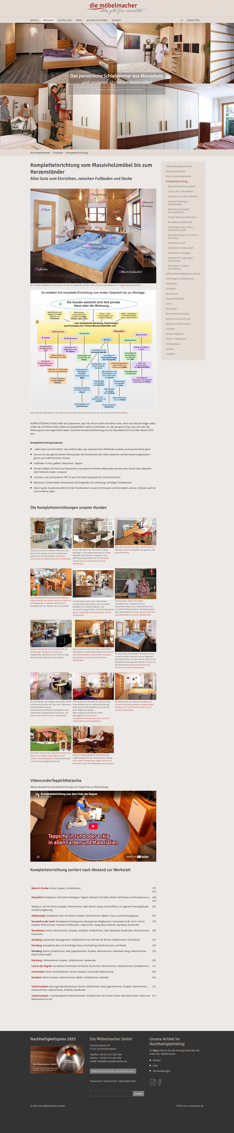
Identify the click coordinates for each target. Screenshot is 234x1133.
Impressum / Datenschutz (103, 1081)
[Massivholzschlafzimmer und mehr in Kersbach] (135, 636)
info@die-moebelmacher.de (112, 1061)
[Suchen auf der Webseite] (182, 20)
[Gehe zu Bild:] (90, 145)
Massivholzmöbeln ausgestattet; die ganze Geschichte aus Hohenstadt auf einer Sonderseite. (92, 657)
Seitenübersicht (127, 1081)
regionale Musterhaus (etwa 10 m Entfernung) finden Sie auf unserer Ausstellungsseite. (50, 756)
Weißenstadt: (38, 915)
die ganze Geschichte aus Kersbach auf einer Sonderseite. (132, 666)
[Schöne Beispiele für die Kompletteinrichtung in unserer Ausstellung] (93, 739)
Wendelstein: (38, 930)
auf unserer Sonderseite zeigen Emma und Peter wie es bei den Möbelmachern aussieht (93, 762)
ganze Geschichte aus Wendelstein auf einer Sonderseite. (135, 613)
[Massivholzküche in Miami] (51, 533)
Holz (155, 1065)
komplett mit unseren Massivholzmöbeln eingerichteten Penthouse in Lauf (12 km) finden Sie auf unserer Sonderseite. (134, 705)
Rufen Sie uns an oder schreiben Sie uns (113, 1071)
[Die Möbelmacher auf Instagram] (153, 1082)
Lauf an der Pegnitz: (41, 966)
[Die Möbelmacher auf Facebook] (159, 1082)
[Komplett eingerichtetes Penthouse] (135, 686)
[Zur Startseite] (117, 9)
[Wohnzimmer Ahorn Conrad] (51, 633)
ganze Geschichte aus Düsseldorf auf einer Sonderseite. (91, 561)
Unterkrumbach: (40, 986)
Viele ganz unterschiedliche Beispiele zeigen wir (117, 96)
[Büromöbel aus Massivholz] (51, 686)
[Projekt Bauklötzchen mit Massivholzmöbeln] (135, 583)
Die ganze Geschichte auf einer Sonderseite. (49, 714)
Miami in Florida (39, 888)
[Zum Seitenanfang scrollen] (228, 1127)
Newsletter (193, 20)
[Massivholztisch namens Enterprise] (93, 633)
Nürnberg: (36, 939)
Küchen (157, 1060)
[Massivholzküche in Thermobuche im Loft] (93, 533)
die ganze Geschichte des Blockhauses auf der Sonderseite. (93, 612)
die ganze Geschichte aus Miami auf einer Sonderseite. (50, 557)
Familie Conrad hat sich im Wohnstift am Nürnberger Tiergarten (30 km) (48, 650)
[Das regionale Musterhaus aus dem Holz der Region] (51, 738)
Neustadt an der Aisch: (43, 921)
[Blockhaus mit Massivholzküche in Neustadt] (93, 584)
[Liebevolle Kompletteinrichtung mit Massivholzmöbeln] (93, 686)
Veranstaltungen (161, 1070)
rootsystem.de (196, 1105)
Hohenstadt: (38, 971)
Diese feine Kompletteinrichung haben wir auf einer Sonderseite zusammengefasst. (91, 718)
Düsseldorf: (37, 897)
